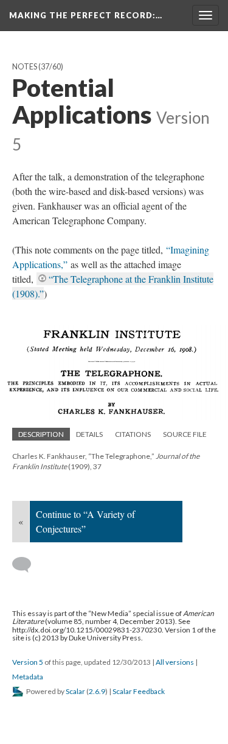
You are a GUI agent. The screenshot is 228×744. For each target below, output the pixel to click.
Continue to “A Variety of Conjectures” (85, 521)
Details (89, 434)
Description (41, 434)
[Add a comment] (27, 565)
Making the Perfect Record (85, 15)
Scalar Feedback (138, 691)
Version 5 (27, 662)
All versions (175, 662)
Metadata (27, 676)
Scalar (75, 691)
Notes (24, 66)
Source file (185, 434)
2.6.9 (97, 691)
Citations (133, 434)
